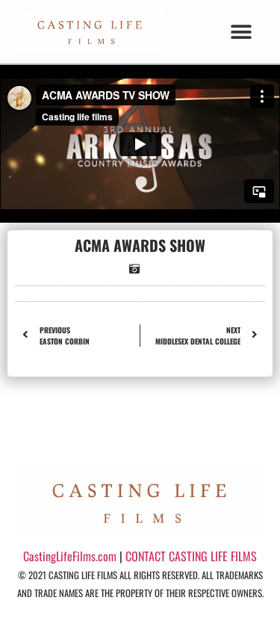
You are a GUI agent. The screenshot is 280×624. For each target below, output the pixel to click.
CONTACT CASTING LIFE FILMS (191, 556)
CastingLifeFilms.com (69, 556)
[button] (241, 32)
